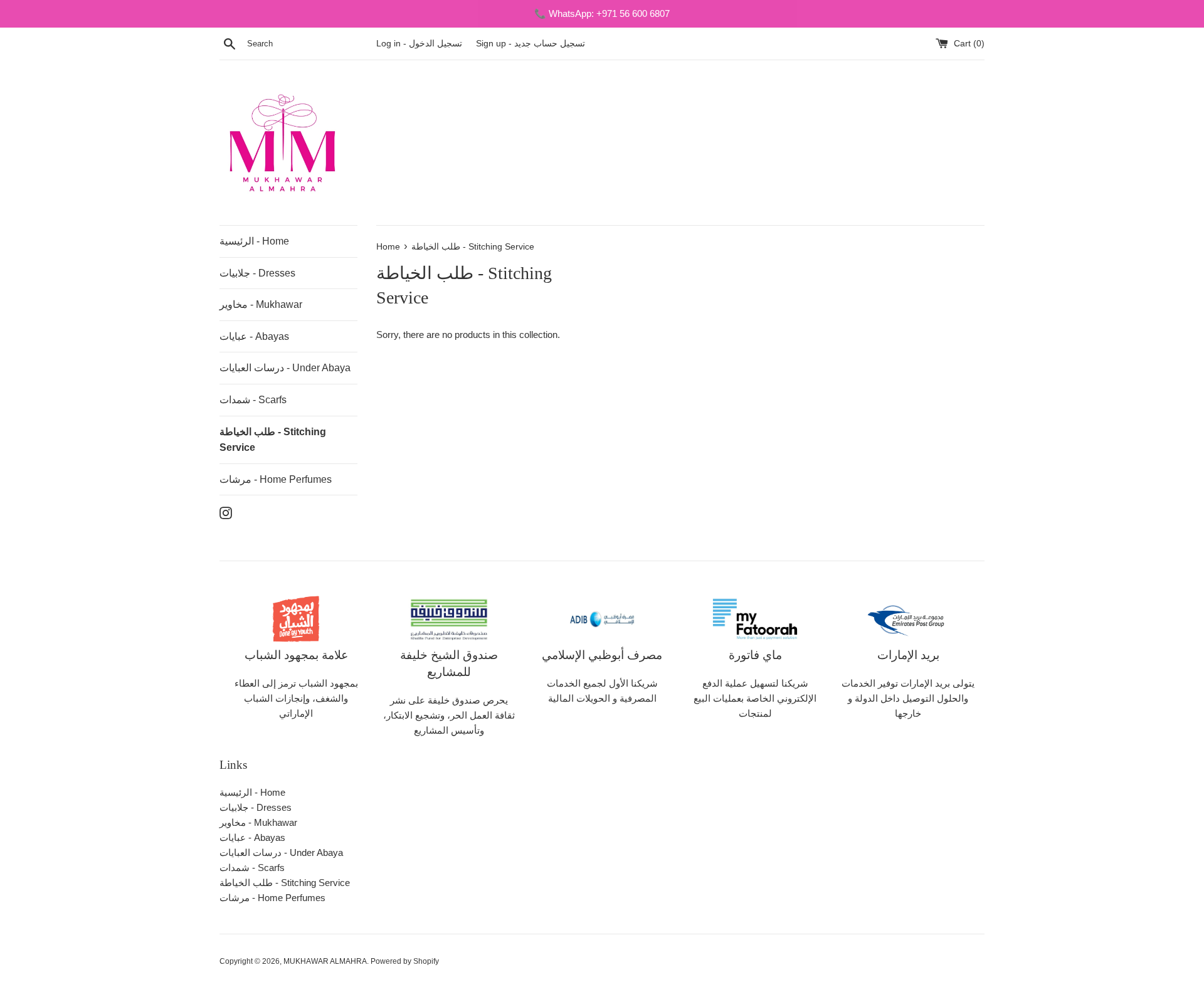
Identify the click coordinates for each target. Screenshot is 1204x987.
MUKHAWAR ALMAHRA (325, 961)
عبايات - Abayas (254, 336)
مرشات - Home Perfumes (275, 479)
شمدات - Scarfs (253, 399)
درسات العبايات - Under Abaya (285, 367)
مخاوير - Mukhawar (260, 304)
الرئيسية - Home (254, 241)
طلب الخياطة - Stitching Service (272, 439)
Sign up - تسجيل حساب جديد (530, 43)
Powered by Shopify (405, 961)
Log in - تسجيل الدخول (420, 43)
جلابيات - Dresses (257, 273)
